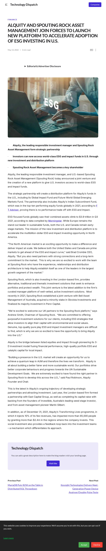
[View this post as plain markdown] (91, 50)
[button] (6, 5)
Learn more (8, 538)
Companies (95, 5)
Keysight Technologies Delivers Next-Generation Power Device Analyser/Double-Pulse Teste (79, 489)
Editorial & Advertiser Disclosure (44, 66)
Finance (12, 20)
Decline (96, 545)
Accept (84, 545)
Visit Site (53, 463)
